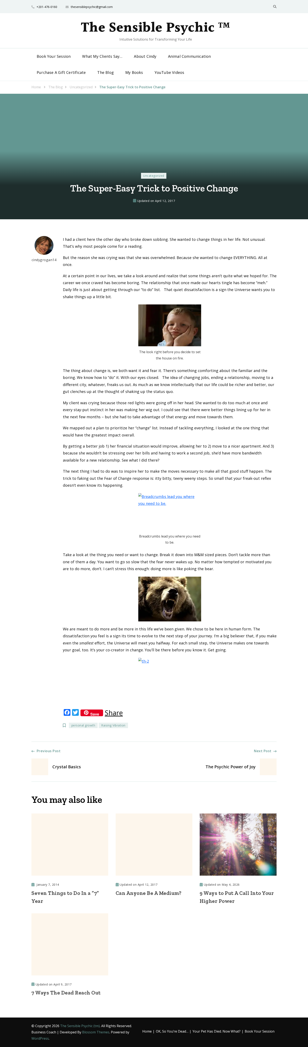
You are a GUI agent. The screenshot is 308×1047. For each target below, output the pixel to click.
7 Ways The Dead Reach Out (66, 992)
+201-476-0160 (46, 7)
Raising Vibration (113, 725)
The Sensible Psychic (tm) (80, 1026)
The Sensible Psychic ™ (155, 28)
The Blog (105, 72)
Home (147, 1031)
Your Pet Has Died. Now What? (217, 1031)
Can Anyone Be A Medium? (148, 893)
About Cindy (145, 56)
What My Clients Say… (102, 56)
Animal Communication (189, 56)
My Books (134, 72)
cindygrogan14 (44, 260)
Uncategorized (153, 176)
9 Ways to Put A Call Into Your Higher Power (237, 897)
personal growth (83, 725)
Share (114, 713)
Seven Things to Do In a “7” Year (65, 897)
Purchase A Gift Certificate (61, 72)
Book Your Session (54, 56)
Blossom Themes (95, 1032)
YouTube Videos (169, 72)
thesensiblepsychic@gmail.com (92, 7)
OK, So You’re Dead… (172, 1031)
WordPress (40, 1038)
